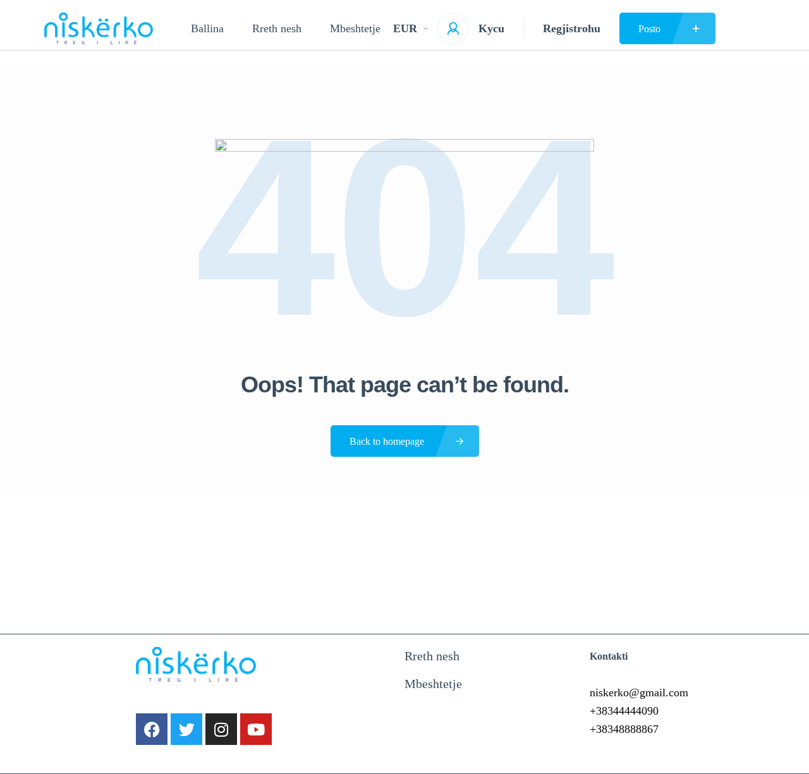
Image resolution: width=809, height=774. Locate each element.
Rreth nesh (276, 28)
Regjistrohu (571, 28)
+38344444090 (624, 710)
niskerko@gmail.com (639, 692)
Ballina (207, 28)
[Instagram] (221, 729)
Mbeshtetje (355, 28)
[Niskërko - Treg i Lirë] (98, 28)
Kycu (491, 28)
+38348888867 (624, 729)
